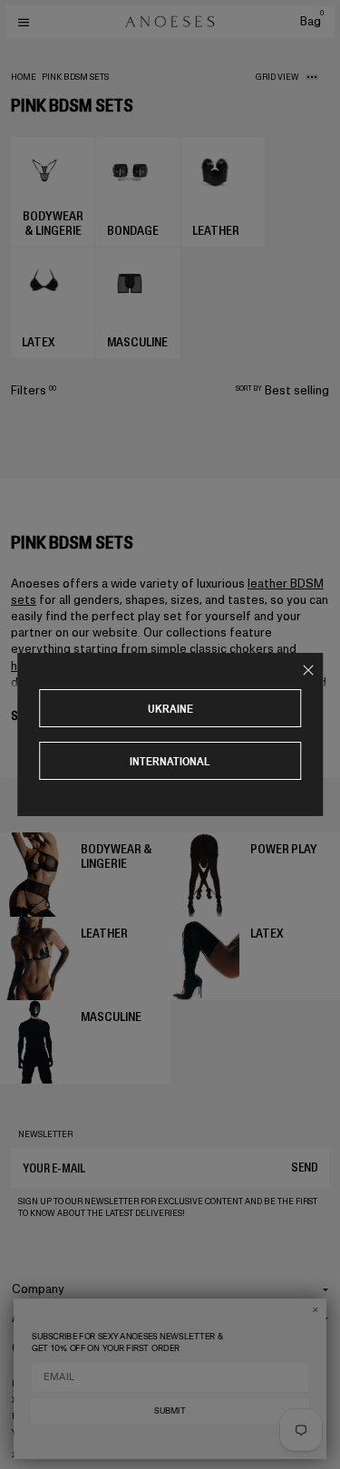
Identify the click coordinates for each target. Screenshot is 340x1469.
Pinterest (34, 1416)
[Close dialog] (315, 1310)
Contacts (38, 1348)
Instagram (36, 1383)
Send (304, 1167)
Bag (312, 21)
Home (23, 77)
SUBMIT (169, 1411)
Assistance (42, 1318)
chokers (251, 649)
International (170, 761)
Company (38, 1289)
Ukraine (170, 708)
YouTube (31, 1432)
